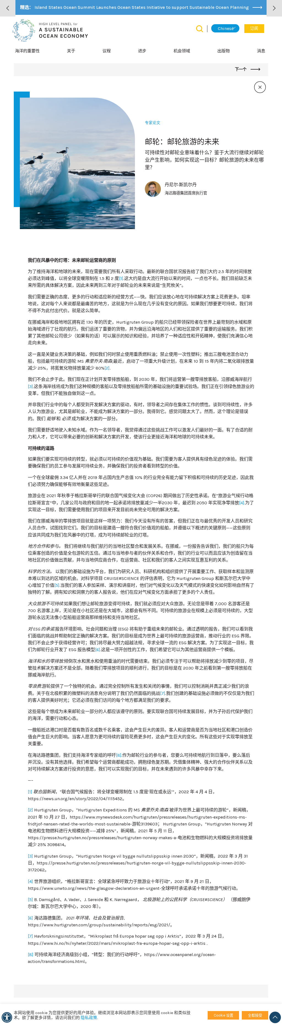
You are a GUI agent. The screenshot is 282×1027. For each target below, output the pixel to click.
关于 (71, 50)
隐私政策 (89, 1017)
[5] (56, 585)
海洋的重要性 (27, 50)
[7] (162, 693)
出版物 (223, 50)
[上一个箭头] (7, 8)
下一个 (241, 69)
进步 (142, 50)
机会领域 (181, 50)
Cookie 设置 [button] (223, 1015)
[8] (118, 755)
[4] (241, 502)
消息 (261, 50)
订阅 (254, 28)
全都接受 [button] (255, 1015)
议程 (106, 50)
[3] (30, 386)
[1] (121, 278)
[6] (97, 649)
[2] (107, 368)
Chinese (226, 28)
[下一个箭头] (274, 8)
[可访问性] (7, 1017)
